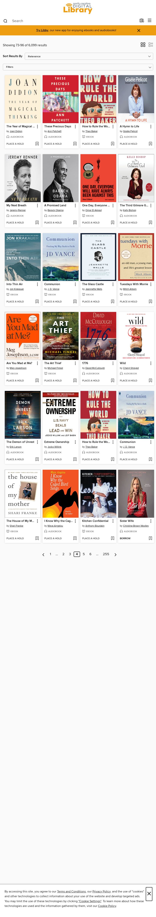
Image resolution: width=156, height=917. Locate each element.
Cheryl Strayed (131, 368)
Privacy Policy (101, 891)
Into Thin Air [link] (14, 284)
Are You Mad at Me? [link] (19, 363)
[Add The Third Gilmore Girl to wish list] (150, 222)
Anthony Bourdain (94, 525)
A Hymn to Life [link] (129, 126)
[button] (143, 46)
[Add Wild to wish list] (150, 380)
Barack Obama (56, 210)
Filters (9, 67)
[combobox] (70, 21)
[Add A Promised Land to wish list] (74, 222)
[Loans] (141, 21)
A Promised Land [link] (55, 205)
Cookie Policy (107, 906)
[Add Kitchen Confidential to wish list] (112, 538)
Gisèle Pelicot (130, 131)
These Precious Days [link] (57, 126)
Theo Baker (91, 131)
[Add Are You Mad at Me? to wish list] (37, 380)
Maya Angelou (55, 525)
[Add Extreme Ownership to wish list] (74, 459)
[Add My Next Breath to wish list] (37, 222)
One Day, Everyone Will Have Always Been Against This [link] (96, 205)
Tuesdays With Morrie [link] (134, 284)
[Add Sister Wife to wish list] (150, 538)
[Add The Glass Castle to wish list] (112, 301)
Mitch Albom (130, 289)
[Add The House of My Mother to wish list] (37, 538)
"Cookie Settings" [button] (89, 901)
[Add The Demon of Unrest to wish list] (37, 459)
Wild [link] (123, 363)
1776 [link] (85, 363)
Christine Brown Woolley (136, 525)
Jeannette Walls (93, 289)
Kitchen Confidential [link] (95, 521)
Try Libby (42, 30)
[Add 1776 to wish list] (112, 380)
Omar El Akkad (93, 210)
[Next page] (115, 554)
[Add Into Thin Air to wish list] (37, 301)
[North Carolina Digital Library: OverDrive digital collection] (78, 8)
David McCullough (95, 368)
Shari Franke (16, 525)
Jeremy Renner (18, 210)
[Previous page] (43, 554)
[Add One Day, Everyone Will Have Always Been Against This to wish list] (112, 222)
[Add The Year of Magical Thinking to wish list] (37, 144)
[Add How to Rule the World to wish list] (112, 144)
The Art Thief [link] (52, 363)
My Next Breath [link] (16, 205)
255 (106, 554)
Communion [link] (52, 284)
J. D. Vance (53, 289)
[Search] (5, 21)
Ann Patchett (54, 131)
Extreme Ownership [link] (56, 442)
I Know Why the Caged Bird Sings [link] (58, 521)
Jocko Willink (54, 446)
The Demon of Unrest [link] (20, 442)
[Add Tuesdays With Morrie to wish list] (150, 301)
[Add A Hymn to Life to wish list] (150, 144)
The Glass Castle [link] (93, 284)
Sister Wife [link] (127, 521)
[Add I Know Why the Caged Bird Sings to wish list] (74, 538)
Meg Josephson (18, 368)
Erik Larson (15, 446)
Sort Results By (12, 56)
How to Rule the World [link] (96, 126)
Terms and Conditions (71, 891)
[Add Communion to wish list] (74, 301)
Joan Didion (16, 131)
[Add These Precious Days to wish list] (74, 144)
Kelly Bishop (129, 210)
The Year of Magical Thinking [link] (20, 126)
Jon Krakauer (17, 289)
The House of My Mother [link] (20, 521)
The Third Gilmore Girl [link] (134, 205)
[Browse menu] (149, 20)
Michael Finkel (55, 368)
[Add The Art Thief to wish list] (74, 380)
